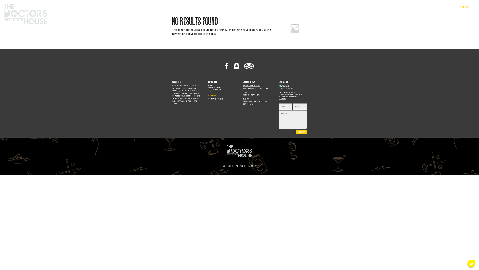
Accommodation (447, 7)
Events (418, 7)
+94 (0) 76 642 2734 (287, 89)
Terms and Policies (215, 99)
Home (210, 85)
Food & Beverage (431, 7)
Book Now (212, 95)
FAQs (209, 92)
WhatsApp (285, 86)
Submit (301, 132)
